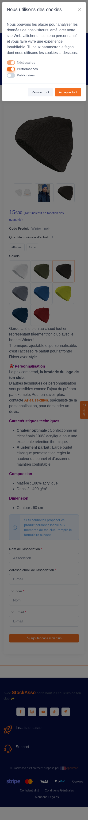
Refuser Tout (40, 92)
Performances (27, 69)
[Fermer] (80, 9)
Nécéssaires (26, 62)
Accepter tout (68, 92)
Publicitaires (26, 75)
